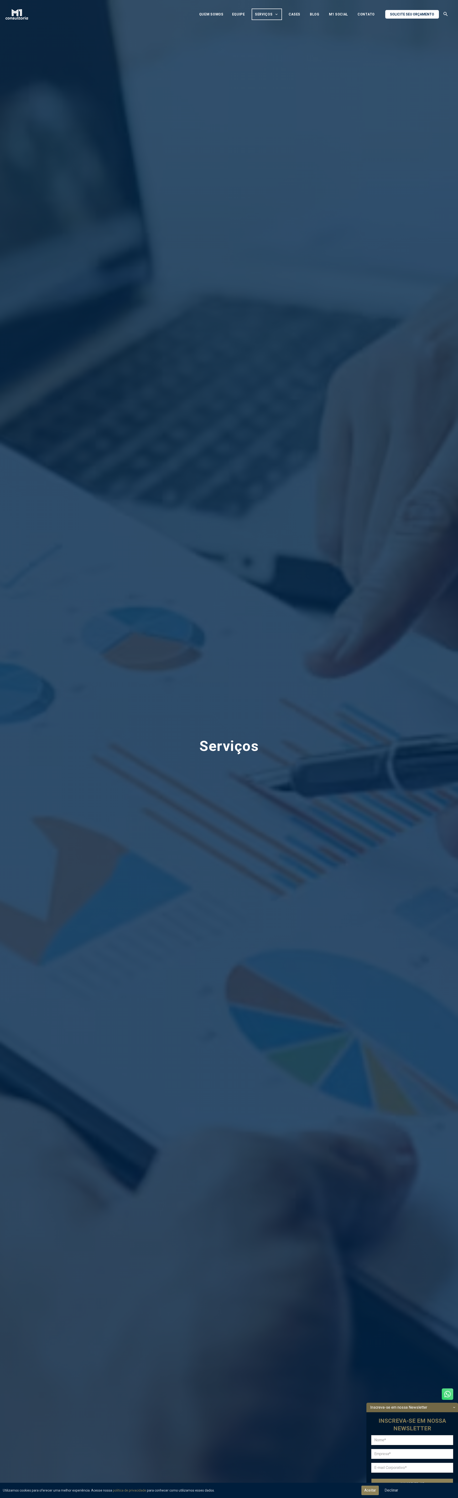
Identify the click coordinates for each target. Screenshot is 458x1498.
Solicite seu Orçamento (412, 14)
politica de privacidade (129, 1490)
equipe (238, 14)
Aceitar (370, 1490)
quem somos (211, 14)
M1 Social (338, 14)
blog (314, 14)
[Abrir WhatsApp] (447, 1394)
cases (294, 14)
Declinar (391, 1490)
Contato (366, 14)
